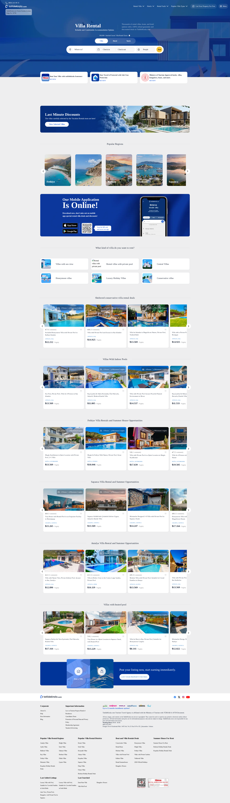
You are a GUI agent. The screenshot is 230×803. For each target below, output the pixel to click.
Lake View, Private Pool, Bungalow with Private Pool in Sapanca (49, 795)
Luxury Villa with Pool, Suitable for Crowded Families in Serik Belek (49, 785)
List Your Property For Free (205, 6)
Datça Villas (81, 766)
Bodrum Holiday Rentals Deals (87, 774)
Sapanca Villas (82, 762)
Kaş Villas (43, 754)
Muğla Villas (62, 743)
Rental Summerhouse (122, 762)
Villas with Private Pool (122, 754)
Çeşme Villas (62, 762)
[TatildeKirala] (51, 696)
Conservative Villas (121, 743)
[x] (179, 697)
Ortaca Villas (81, 770)
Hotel (115, 41)
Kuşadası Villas (82, 758)
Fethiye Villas (44, 758)
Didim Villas (62, 758)
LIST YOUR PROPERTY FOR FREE (134, 677)
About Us (43, 711)
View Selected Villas (57, 124)
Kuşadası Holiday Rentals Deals (162, 751)
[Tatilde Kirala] (16, 6)
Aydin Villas (43, 747)
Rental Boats (119, 747)
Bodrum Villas (63, 754)
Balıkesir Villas (44, 751)
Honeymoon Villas (139, 743)
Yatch (128, 41)
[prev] (43, 171)
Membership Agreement (72, 725)
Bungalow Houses (121, 766)
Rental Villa (137, 6)
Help (41, 713)
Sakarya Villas (63, 751)
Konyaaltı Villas (82, 751)
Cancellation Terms (71, 716)
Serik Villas (81, 747)
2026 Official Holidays (140, 762)
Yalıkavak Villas (139, 758)
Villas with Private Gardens (142, 754)
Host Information (45, 716)
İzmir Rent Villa (82, 782)
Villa (101, 41)
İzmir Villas (62, 747)
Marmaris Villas (44, 762)
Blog (41, 719)
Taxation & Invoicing (72, 728)
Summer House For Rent (160, 743)
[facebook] (175, 697)
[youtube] (188, 697)
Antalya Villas (44, 743)
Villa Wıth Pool (82, 786)
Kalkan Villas (119, 758)
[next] (187, 171)
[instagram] (183, 697)
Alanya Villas (82, 754)
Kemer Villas (81, 743)
